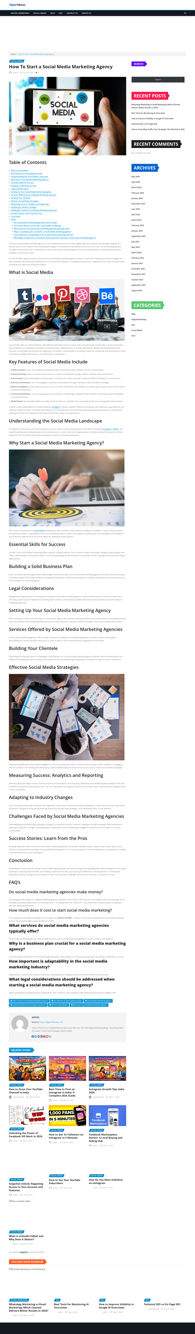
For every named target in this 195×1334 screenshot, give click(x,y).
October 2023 (137, 279)
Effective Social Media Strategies (25, 201)
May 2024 (135, 247)
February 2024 (137, 258)
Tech (52, 13)
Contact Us (72, 13)
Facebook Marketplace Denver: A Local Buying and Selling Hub (105, 1138)
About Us (86, 13)
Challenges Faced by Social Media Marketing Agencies (34, 210)
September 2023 (138, 285)
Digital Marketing (20, 13)
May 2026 (135, 176)
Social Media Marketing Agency (99, 1001)
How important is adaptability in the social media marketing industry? (43, 235)
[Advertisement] (97, 33)
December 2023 (138, 269)
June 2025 (135, 209)
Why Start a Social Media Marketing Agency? (30, 179)
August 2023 (136, 290)
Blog (133, 314)
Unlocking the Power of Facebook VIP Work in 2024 (25, 1134)
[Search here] (185, 13)
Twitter (115, 429)
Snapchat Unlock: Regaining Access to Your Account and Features (26, 1187)
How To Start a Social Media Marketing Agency (36, 54)
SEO (60, 13)
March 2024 (136, 252)
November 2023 (138, 274)
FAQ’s (13, 219)
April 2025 (135, 214)
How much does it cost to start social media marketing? (37, 225)
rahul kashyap (18, 1097)
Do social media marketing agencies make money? (35, 222)
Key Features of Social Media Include (26, 173)
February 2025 (137, 225)
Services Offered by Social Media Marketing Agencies (33, 195)
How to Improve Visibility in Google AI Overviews (152, 118)
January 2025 (137, 231)
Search (138, 64)
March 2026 (136, 187)
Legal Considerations (20, 189)
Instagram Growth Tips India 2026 (106, 1090)
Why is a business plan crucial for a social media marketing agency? (42, 231)
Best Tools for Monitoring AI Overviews (148, 113)
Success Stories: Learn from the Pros (26, 213)
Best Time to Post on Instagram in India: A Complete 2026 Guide (62, 1092)
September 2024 (138, 236)
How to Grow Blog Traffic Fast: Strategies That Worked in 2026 (158, 129)
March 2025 (136, 220)
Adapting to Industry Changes (24, 207)
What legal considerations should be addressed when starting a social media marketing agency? (55, 238)
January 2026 (137, 198)
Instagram (56, 407)
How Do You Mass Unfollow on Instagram (106, 1181)
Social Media (39, 13)
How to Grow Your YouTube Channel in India (26, 1090)
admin (15, 72)
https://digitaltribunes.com (51, 1022)
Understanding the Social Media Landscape (29, 176)
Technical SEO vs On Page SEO (144, 124)
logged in (24, 1252)
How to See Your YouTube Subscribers (64, 1181)
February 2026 (137, 193)
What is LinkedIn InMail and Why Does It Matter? (26, 1237)
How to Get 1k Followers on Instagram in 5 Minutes (66, 1136)
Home (13, 54)
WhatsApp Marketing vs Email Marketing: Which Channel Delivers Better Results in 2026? (28, 1307)
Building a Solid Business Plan (23, 186)
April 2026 (135, 182)
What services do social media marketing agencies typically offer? (42, 228)
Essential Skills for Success (22, 182)
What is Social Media (19, 170)
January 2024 (137, 263)
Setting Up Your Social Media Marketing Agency (31, 192)
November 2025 (138, 203)
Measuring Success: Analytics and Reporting (30, 204)
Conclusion (15, 216)
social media (39, 530)
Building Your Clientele (20, 198)
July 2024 (135, 241)
